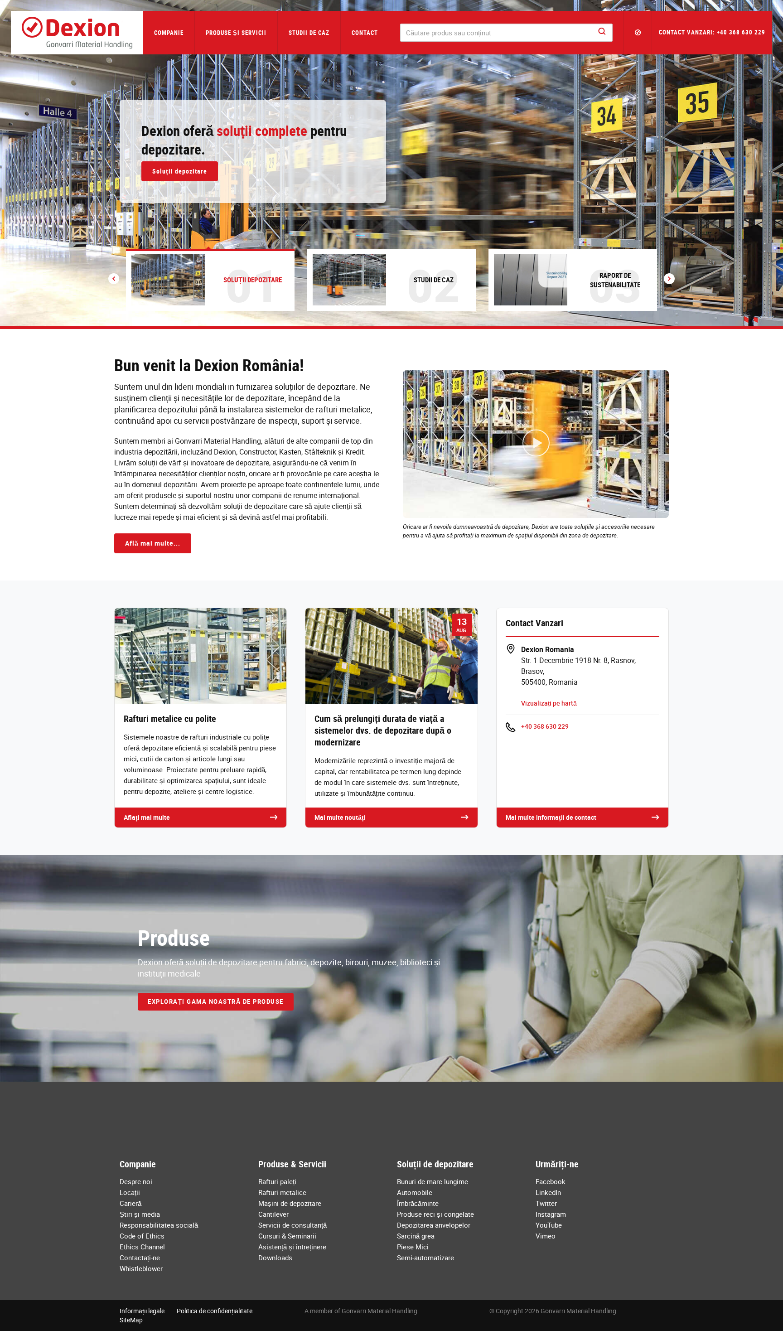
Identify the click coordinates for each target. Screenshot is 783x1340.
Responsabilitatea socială (159, 1224)
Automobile (414, 1192)
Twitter (546, 1203)
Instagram (551, 1214)
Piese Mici (413, 1246)
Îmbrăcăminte (418, 1203)
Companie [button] (169, 33)
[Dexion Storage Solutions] (77, 32)
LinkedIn (548, 1192)
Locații (130, 1192)
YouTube (549, 1224)
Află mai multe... (152, 543)
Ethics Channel (142, 1246)
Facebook (551, 1181)
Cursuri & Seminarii (287, 1235)
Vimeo (546, 1235)
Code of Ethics (142, 1235)
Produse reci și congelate (435, 1214)
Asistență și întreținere (292, 1246)
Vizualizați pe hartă (549, 703)
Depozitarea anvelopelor (433, 1224)
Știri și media (140, 1214)
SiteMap (131, 1320)
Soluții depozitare (179, 171)
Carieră (130, 1203)
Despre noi (136, 1181)
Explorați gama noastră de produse (216, 1001)
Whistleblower (141, 1268)
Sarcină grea (416, 1235)
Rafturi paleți (277, 1181)
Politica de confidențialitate (214, 1310)
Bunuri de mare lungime (432, 1181)
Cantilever (273, 1214)
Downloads (275, 1257)
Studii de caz (309, 33)
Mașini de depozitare (289, 1203)
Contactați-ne (140, 1257)
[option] (391, 163)
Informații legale (142, 1310)
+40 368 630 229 (545, 726)
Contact (365, 33)
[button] (638, 32)
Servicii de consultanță (292, 1224)
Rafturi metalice (282, 1192)
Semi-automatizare (425, 1257)
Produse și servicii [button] (236, 33)
